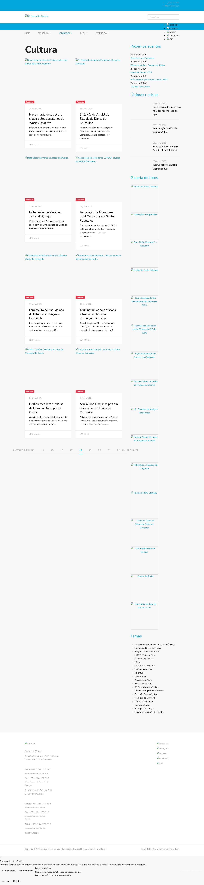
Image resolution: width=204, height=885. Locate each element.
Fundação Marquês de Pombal (149, 712)
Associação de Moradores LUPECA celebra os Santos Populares (97, 216)
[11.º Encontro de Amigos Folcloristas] (144, 420)
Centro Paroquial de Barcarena (149, 690)
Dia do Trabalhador (144, 701)
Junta (82, 33)
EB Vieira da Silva (143, 669)
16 (61, 450)
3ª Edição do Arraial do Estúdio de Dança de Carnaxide (94, 119)
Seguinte (132, 450)
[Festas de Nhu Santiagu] (144, 504)
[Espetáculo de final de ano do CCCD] (144, 615)
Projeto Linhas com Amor (147, 651)
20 (99, 450)
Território (43, 33)
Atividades (64, 33)
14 (42, 450)
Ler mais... (35, 144)
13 (33, 450)
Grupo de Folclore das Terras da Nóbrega (155, 644)
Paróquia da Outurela (145, 697)
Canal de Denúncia (149, 849)
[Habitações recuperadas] (144, 226)
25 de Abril (140, 676)
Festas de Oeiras (143, 683)
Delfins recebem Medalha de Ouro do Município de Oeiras (46, 408)
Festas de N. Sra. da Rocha (148, 648)
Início (27, 33)
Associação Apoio (143, 680)
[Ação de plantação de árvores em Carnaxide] (144, 365)
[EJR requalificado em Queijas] (144, 560)
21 (109, 450)
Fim (124, 450)
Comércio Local (142, 705)
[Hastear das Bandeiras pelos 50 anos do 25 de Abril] (144, 337)
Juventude (140, 672)
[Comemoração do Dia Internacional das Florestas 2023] (144, 309)
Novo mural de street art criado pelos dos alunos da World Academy (46, 119)
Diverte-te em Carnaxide (142, 58)
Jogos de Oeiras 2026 (141, 72)
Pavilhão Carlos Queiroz (146, 694)
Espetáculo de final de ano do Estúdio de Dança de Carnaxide (46, 314)
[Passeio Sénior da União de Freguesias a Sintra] (144, 393)
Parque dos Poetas (144, 658)
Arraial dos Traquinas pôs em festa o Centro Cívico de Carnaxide (99, 408)
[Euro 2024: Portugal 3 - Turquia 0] (144, 253)
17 (71, 450)
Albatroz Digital (99, 849)
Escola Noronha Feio (145, 665)
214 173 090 (174, 3)
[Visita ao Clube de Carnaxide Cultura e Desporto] (144, 532)
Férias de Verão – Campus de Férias (147, 65)
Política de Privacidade (169, 849)
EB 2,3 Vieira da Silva (145, 655)
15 (52, 450)
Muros (138, 662)
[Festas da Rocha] (144, 588)
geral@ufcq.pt (173, 6)
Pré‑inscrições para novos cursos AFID (149, 79)
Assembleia (101, 33)
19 (90, 450)
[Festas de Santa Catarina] (144, 198)
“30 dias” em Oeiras (140, 86)
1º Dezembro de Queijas (146, 687)
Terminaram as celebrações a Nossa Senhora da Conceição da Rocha (98, 314)
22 (118, 450)
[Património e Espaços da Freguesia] (144, 476)
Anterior (19, 450)
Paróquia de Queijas (144, 708)
